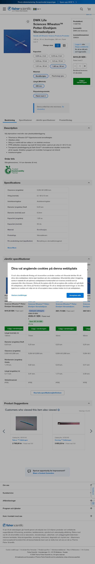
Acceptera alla (75, 295)
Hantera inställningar (19, 295)
